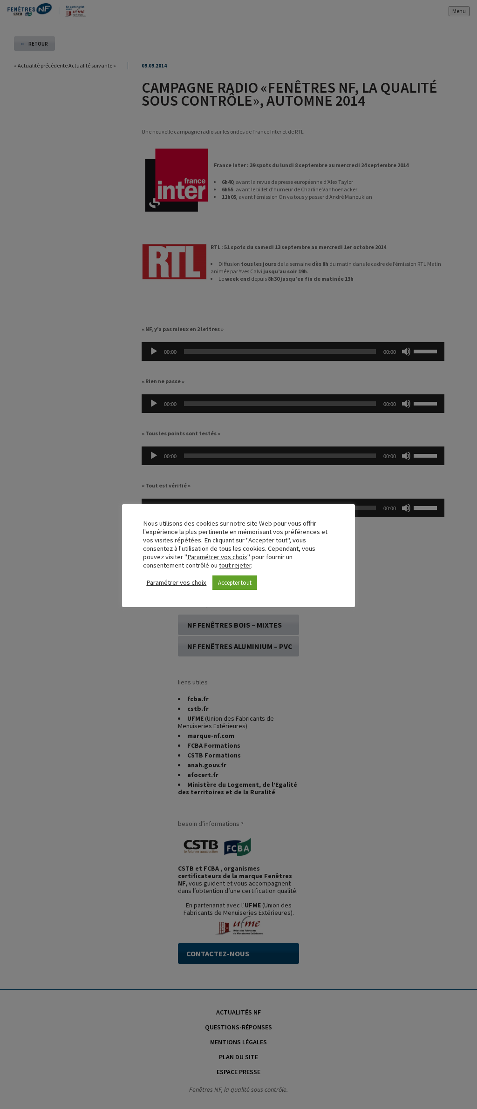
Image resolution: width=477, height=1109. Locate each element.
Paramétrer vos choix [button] (217, 557)
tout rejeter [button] (235, 565)
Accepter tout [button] (235, 583)
